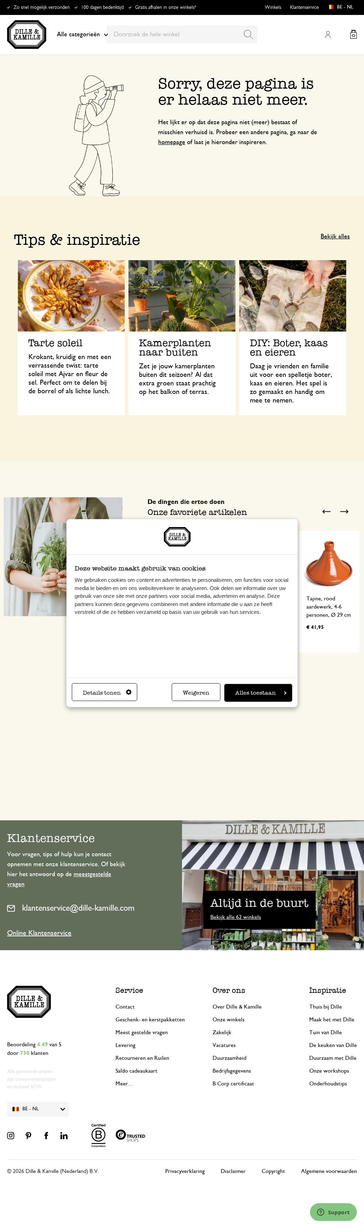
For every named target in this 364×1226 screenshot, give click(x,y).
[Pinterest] (28, 1135)
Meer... (124, 1083)
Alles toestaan (255, 692)
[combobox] (182, 34)
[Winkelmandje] (353, 34)
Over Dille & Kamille (237, 1007)
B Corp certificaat (233, 1083)
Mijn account (328, 34)
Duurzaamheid (229, 1058)
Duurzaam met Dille (333, 1058)
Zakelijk (222, 1032)
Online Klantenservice (39, 933)
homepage (171, 142)
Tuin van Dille (325, 1032)
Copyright (273, 1171)
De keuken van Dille (333, 1045)
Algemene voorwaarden (329, 1171)
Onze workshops (329, 1071)
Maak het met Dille (331, 1019)
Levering (125, 1045)
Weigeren (196, 692)
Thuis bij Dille (325, 1007)
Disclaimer (233, 1171)
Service (129, 990)
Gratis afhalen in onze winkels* (165, 7)
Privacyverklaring (185, 1171)
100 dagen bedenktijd (102, 7)
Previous (327, 511)
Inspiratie (327, 990)
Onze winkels (229, 1019)
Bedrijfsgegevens (232, 1071)
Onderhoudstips (328, 1083)
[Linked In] (64, 1135)
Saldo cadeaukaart (136, 1071)
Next (344, 511)
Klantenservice (304, 7)
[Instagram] (10, 1135)
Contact (125, 1007)
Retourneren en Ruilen (142, 1058)
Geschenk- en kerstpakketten (150, 1019)
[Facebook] (46, 1135)
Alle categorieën (78, 34)
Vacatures (224, 1045)
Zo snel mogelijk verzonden (42, 7)
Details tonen (102, 692)
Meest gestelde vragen (142, 1032)
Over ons (229, 990)
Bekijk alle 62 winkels (235, 917)
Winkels (273, 7)
